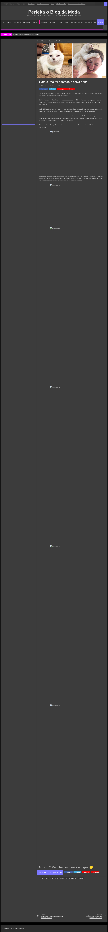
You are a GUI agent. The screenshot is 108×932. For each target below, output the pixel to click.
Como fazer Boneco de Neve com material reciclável (52, 916)
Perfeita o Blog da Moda (54, 11)
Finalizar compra (43, 4)
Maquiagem (26, 22)
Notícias (100, 22)
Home (38, 41)
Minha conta (61, 4)
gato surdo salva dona (68, 878)
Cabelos (16, 22)
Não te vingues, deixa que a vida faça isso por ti (26, 34)
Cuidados (53, 22)
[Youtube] (106, 7)
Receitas (87, 22)
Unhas (35, 22)
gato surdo (54, 878)
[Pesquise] (105, 4)
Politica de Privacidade (76, 4)
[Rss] (98, 7)
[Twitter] (104, 7)
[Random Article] (105, 27)
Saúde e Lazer (63, 22)
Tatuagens (44, 22)
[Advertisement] (71, 898)
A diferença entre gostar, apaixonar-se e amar (94, 916)
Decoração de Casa (77, 22)
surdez (81, 878)
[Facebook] (102, 7)
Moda (9, 22)
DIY (95, 22)
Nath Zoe (43, 85)
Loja (52, 4)
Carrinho (31, 4)
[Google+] (100, 7)
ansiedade (45, 878)
